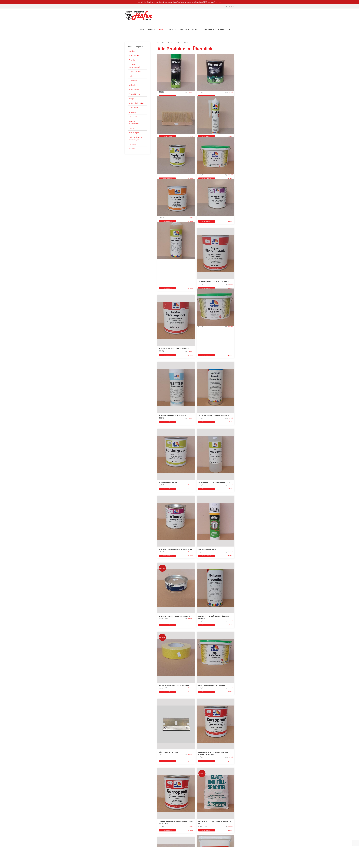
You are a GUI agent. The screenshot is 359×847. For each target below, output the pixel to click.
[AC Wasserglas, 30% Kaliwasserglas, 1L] (215, 454)
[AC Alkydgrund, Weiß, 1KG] (176, 155)
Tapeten (131, 128)
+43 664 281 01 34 (228, 6)
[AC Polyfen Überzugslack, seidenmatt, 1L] (176, 320)
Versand (190, 92)
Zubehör (132, 149)
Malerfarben (133, 81)
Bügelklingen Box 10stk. (168, 752)
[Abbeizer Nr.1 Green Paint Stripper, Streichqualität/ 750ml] (215, 72)
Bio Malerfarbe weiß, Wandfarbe (211, 685)
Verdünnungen (134, 133)
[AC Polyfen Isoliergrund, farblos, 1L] (176, 240)
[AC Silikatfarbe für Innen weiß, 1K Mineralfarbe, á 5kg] (215, 307)
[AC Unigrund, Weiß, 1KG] (176, 454)
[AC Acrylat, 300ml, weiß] (215, 115)
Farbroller (132, 60)
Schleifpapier (133, 108)
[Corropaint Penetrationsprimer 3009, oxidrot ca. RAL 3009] (215, 724)
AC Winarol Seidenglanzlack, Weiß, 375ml (175, 549)
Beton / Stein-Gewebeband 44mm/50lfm (174, 685)
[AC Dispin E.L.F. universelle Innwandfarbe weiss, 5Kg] (215, 155)
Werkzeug (132, 144)
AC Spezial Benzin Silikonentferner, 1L (213, 416)
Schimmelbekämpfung (136, 103)
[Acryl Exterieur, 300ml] (215, 521)
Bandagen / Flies (134, 55)
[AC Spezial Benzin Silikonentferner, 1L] (215, 387)
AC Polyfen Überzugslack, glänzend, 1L (214, 282)
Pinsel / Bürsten (134, 94)
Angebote (132, 51)
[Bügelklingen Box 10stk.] (176, 724)
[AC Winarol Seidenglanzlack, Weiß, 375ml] (176, 521)
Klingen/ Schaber (135, 72)
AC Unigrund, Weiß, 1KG (168, 482)
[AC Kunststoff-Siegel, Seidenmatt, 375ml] (215, 198)
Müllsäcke (132, 85)
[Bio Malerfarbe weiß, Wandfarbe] (215, 657)
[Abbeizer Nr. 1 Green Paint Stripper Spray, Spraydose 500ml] (176, 72)
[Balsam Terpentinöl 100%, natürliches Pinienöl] (215, 588)
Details (191, 96)
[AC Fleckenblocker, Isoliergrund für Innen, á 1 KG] (176, 198)
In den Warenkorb (167, 96)
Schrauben (132, 112)
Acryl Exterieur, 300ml (207, 549)
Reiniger (131, 99)
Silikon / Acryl (133, 117)
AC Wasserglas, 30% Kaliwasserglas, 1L (214, 482)
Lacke (131, 76)
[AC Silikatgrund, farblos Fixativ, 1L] (176, 387)
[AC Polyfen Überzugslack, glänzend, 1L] (215, 253)
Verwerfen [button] (218, 2)
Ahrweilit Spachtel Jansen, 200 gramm (174, 616)
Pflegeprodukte (134, 90)
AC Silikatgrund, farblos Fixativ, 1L (173, 416)
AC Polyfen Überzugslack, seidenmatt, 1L (175, 349)
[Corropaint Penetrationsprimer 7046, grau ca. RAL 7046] (176, 793)
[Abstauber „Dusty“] (176, 115)
